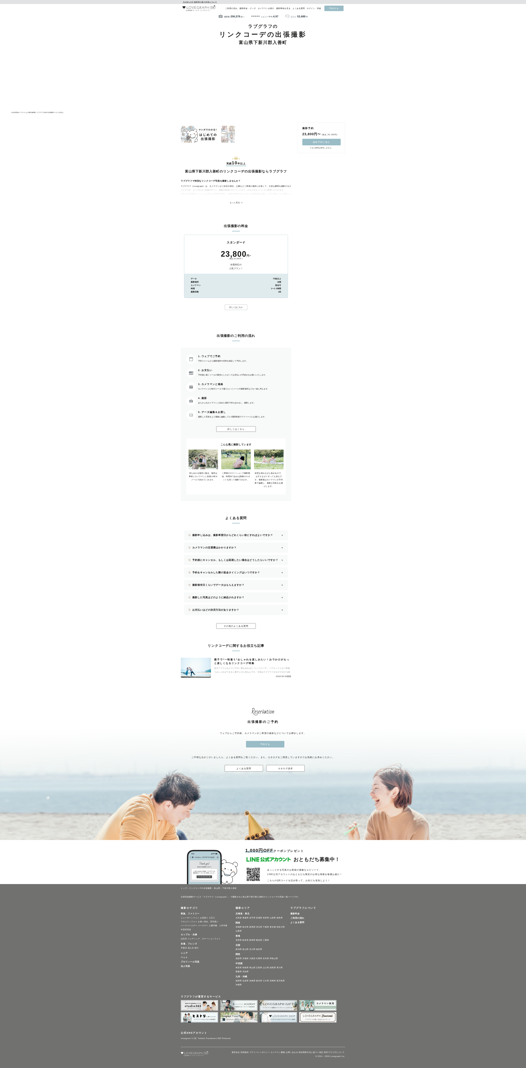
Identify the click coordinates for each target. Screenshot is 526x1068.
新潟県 (239, 949)
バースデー (203, 925)
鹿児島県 (281, 981)
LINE (218, 1038)
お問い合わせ (292, 1052)
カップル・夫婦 (189, 934)
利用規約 (245, 1052)
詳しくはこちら (236, 307)
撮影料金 (295, 913)
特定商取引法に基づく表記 (311, 1052)
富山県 (245, 949)
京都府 (245, 958)
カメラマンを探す (266, 8)
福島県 (280, 918)
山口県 (266, 967)
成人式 (191, 948)
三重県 (266, 940)
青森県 (245, 918)
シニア (184, 953)
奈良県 (266, 958)
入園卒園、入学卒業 (218, 925)
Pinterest (226, 1038)
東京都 (273, 927)
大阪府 (252, 958)
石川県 (252, 949)
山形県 (273, 918)
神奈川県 (281, 927)
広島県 (259, 967)
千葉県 (266, 927)
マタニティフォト (189, 921)
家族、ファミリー (190, 913)
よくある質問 (298, 8)
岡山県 (252, 967)
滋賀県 (239, 958)
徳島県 (273, 967)
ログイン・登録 (314, 8)
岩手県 (252, 918)
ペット (184, 957)
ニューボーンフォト (190, 918)
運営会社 (236, 1052)
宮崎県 (273, 981)
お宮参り (204, 918)
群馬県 (252, 927)
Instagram (186, 1038)
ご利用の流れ (231, 8)
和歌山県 (274, 958)
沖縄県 (239, 985)
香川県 (280, 967)
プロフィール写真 (190, 962)
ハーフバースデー (189, 925)
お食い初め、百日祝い (208, 921)
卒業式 (184, 948)
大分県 (266, 981)
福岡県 (239, 981)
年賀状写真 (186, 929)
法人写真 (185, 966)
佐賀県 (245, 981)
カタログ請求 (285, 768)
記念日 (184, 939)
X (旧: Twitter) (198, 1038)
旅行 (197, 948)
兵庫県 (259, 958)
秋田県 (266, 918)
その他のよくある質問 (236, 626)
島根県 (245, 967)
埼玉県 (259, 927)
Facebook (211, 1038)
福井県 (259, 949)
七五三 (212, 918)
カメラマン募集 (278, 1052)
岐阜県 (245, 940)
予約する (334, 8)
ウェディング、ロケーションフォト (204, 939)
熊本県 (259, 981)
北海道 (239, 918)
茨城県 (239, 927)
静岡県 (252, 940)
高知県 (245, 971)
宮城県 (259, 918)
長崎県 (252, 981)
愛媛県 (239, 971)
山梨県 (239, 931)
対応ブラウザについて (334, 1052)
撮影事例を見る (283, 8)
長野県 (239, 940)
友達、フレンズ (189, 944)
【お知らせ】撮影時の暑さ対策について (199, 2)
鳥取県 (239, 967)
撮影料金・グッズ (247, 8)
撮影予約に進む (321, 142)
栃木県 (245, 927)
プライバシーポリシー (259, 1052)
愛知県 (259, 940)
